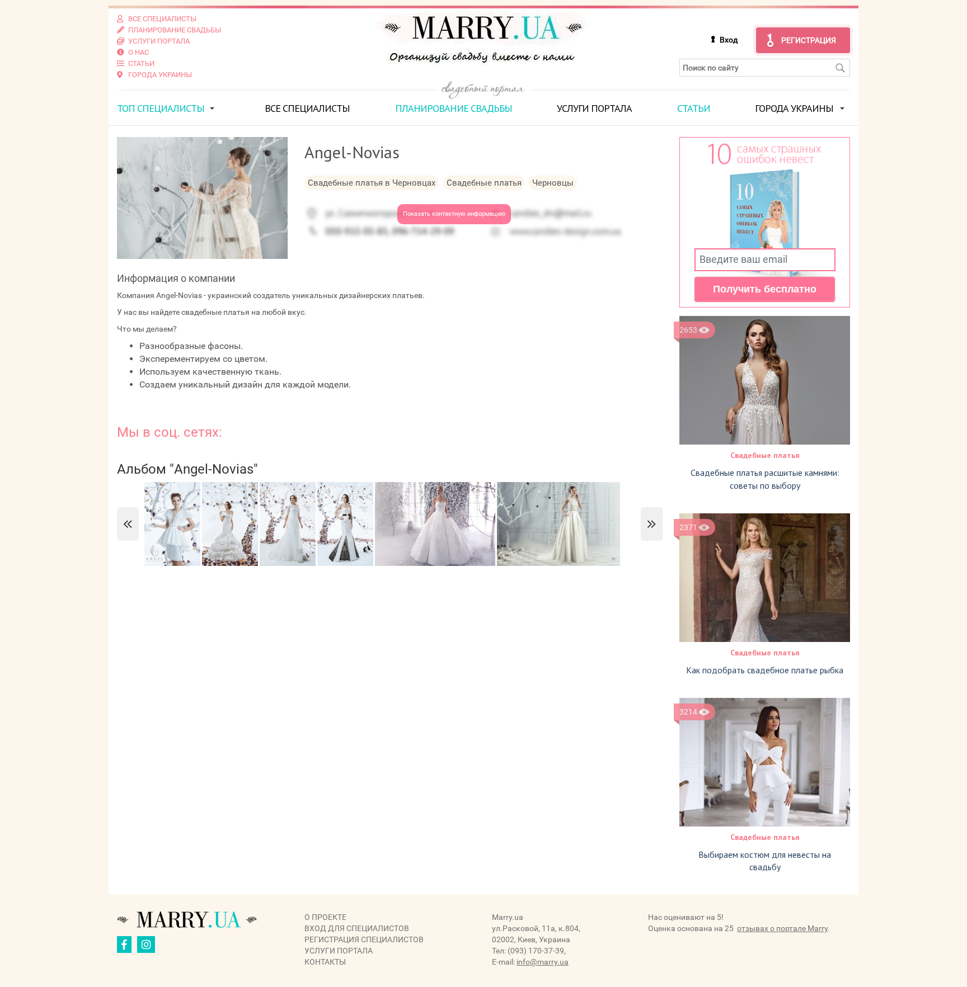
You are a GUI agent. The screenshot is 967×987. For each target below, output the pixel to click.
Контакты (325, 961)
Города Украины (794, 108)
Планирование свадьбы (453, 108)
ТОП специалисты (160, 108)
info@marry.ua (543, 961)
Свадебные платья (765, 455)
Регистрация (808, 40)
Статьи (693, 108)
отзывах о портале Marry (782, 928)
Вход (729, 39)
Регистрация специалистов (364, 939)
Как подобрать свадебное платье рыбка (764, 670)
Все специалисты (307, 108)
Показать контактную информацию (454, 214)
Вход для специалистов (356, 928)
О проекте (325, 917)
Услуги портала (594, 108)
